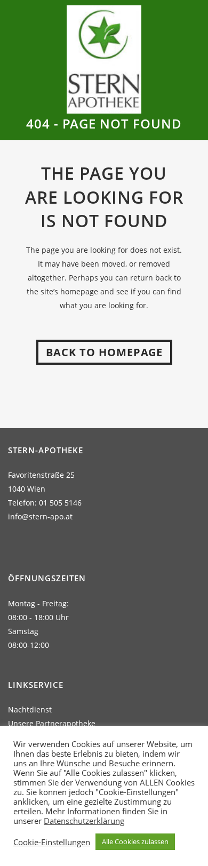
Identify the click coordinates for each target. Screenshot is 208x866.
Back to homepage (104, 352)
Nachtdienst (30, 709)
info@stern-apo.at (40, 516)
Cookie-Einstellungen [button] (51, 842)
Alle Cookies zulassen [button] (135, 841)
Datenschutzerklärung (84, 820)
